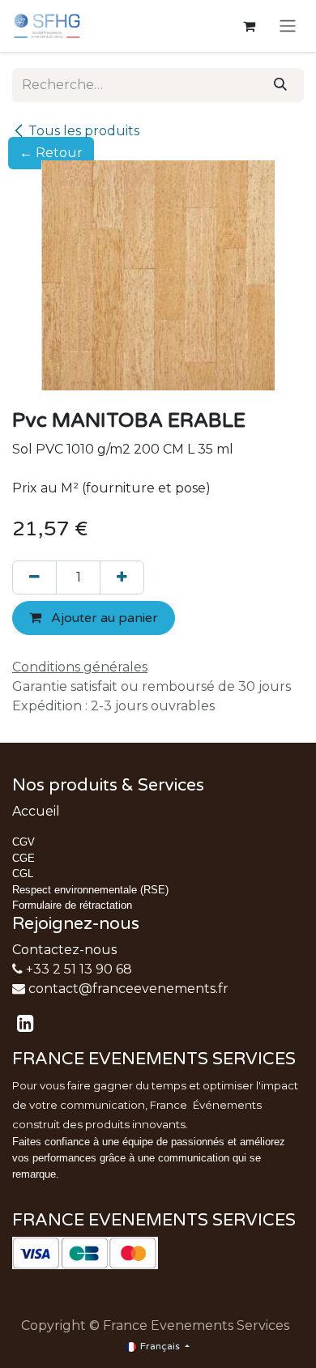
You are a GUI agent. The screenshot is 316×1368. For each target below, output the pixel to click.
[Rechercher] (280, 85)
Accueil (36, 811)
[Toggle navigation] (287, 26)
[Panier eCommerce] (249, 26)
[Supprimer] (34, 577)
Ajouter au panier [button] (103, 618)
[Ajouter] (122, 577)
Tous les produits (83, 131)
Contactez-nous (64, 949)
